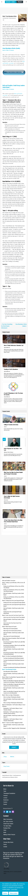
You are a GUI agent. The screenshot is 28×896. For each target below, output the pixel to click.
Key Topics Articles (8, 821)
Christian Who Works (8, 842)
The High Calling (7, 826)
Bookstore (5, 800)
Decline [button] (5, 893)
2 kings (5, 756)
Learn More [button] (14, 889)
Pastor (5, 844)
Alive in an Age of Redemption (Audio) (12, 697)
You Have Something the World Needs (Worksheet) (15, 667)
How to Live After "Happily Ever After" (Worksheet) (15, 728)
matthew (12, 756)
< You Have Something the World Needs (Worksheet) (6, 326)
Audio (4, 832)
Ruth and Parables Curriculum (8, 580)
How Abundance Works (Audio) (11, 48)
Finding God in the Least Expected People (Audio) (14, 602)
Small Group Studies (8, 823)
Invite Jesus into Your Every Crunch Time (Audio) (14, 617)
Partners (5, 795)
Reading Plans (6, 828)
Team (4, 791)
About (4, 789)
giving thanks (7, 766)
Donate (14, 747)
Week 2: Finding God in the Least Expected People (13, 600)
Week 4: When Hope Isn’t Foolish (9, 626)
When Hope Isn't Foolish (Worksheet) (12, 636)
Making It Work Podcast (9, 834)
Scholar (5, 846)
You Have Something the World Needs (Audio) (14, 658)
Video (4, 830)
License (5, 797)
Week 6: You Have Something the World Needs (12, 656)
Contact (5, 802)
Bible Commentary (7, 819)
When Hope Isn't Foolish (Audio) (11, 628)
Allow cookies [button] (13, 893)
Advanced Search (7, 808)
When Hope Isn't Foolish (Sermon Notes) (12, 630)
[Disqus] (14, 555)
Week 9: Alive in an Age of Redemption (10, 695)
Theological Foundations (9, 793)
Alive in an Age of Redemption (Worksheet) (13, 702)
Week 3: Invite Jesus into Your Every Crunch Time (13, 615)
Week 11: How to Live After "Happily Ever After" (12, 722)
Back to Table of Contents (8, 50)
